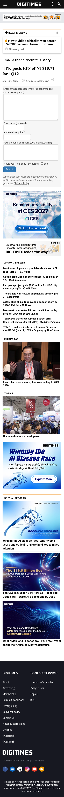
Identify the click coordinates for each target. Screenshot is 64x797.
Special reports (15, 498)
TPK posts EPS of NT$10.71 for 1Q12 (28, 71)
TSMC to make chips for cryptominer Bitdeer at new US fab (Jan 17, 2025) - (31, 329)
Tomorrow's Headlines (42, 682)
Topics (8, 393)
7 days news (37, 688)
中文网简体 (9, 741)
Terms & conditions (13, 700)
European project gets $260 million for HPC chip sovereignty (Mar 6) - (30, 287)
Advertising (9, 688)
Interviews (11, 339)
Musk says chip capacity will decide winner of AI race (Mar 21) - (30, 270)
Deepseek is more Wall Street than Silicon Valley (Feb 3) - (30, 312)
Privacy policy (10, 705)
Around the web (14, 262)
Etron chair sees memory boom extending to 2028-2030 (31, 384)
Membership (9, 694)
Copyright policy (11, 711)
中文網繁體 (9, 735)
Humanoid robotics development (21, 436)
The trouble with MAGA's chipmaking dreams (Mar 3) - (31, 295)
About (6, 682)
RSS (32, 700)
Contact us (9, 717)
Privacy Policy (22, 183)
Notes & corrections (14, 723)
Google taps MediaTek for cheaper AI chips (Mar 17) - (30, 278)
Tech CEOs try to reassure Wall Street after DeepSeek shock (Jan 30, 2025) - (31, 320)
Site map (7, 729)
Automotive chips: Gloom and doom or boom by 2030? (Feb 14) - (30, 304)
